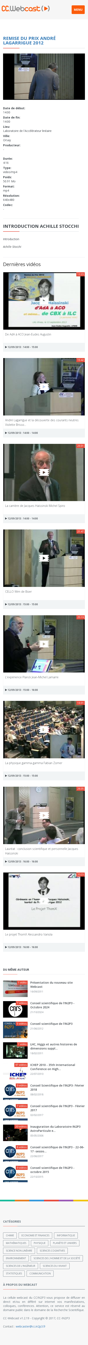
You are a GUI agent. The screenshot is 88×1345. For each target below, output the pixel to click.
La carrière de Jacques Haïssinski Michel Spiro (35, 506)
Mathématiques (16, 1243)
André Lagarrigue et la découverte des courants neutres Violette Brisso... (42, 422)
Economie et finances (35, 1235)
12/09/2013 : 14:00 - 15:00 (22, 347)
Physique (39, 1243)
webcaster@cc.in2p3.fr (30, 1326)
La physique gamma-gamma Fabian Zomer (33, 763)
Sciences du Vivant (55, 1266)
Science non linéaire (19, 1250)
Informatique (66, 1235)
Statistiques (14, 1273)
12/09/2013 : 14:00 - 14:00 (22, 433)
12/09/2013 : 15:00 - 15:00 (22, 604)
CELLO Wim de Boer (18, 591)
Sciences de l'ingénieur (20, 1266)
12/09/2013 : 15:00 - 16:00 (22, 690)
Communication (40, 1273)
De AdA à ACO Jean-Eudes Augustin (28, 334)
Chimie (10, 1235)
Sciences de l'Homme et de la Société (57, 1258)
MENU (78, 10)
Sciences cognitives (52, 1250)
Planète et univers (65, 1243)
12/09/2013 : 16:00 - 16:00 (22, 861)
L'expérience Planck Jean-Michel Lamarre (32, 677)
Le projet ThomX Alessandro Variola (28, 934)
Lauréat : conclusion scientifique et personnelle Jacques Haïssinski (41, 851)
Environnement (16, 1258)
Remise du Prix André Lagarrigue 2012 (29, 40)
